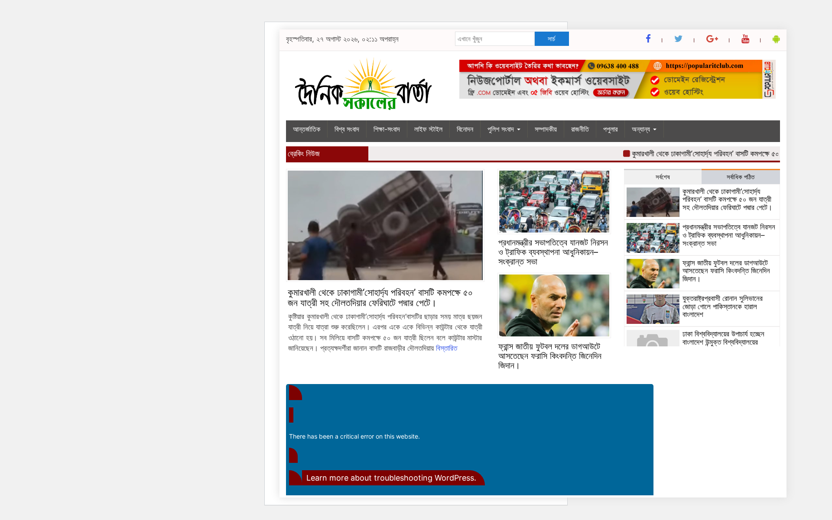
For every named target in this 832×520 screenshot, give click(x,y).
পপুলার (610, 129)
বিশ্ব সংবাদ (347, 129)
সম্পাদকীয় (546, 129)
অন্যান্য (642, 129)
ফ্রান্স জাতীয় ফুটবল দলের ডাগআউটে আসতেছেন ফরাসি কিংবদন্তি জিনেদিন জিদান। (549, 356)
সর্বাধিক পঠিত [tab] (740, 177)
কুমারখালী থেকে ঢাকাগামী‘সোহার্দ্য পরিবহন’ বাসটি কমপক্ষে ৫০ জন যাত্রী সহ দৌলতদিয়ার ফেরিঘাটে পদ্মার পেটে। (380, 297)
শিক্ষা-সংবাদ (387, 129)
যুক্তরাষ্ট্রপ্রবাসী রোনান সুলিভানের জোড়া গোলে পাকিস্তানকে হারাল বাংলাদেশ (722, 306)
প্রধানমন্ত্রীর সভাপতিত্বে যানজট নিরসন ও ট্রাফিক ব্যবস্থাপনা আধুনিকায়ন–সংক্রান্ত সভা (553, 252)
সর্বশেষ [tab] (663, 177)
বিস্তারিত (446, 348)
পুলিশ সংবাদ (502, 129)
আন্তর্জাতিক (306, 129)
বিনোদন (465, 129)
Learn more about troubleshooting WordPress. (391, 477)
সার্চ (551, 39)
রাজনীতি (580, 129)
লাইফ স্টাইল (428, 129)
